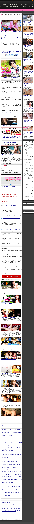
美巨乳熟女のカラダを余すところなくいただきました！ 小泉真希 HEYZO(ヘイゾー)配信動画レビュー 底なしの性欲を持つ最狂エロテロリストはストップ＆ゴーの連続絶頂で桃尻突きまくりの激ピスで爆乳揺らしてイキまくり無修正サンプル (12, 430)
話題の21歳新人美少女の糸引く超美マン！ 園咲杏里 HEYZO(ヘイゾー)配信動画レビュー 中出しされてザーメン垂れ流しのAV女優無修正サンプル (17, 519)
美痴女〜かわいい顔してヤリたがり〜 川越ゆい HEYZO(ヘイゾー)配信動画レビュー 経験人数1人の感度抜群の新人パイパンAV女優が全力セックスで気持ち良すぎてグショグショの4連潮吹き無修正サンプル (12, 487)
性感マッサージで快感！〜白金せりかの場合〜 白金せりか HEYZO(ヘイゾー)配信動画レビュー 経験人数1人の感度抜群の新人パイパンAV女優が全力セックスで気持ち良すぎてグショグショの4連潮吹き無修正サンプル (12, 464)
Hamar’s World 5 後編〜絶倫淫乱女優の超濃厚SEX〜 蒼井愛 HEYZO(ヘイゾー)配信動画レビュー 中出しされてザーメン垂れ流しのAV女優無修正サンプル (6, 519)
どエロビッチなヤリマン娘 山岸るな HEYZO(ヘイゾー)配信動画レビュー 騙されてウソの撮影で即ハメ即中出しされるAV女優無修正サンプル (28, 199)
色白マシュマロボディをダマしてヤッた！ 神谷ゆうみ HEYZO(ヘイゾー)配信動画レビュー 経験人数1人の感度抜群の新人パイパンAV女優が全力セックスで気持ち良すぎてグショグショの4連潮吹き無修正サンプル (12, 438)
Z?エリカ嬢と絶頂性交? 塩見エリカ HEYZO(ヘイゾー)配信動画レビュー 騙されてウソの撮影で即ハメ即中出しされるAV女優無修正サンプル (28, 187)
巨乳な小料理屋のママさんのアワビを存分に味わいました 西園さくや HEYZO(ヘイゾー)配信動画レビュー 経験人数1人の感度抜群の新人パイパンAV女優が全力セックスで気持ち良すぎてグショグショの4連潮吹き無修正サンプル (11, 477)
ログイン (24, 212)
